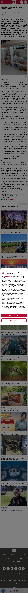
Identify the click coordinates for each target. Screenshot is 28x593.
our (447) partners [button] (8, 276)
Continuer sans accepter (20, 270)
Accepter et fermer (14, 315)
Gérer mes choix (14, 320)
